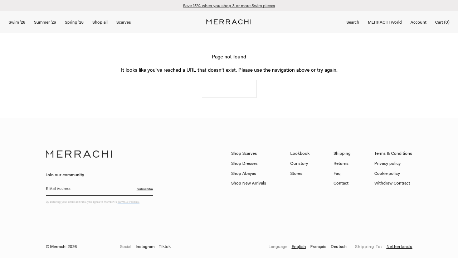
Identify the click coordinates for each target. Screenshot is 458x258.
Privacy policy (387, 163)
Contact (341, 183)
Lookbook (300, 153)
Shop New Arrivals (248, 183)
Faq (337, 173)
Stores (296, 173)
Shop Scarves (244, 153)
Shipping (342, 153)
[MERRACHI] (228, 21)
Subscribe (145, 189)
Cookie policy (387, 173)
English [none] (299, 246)
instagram (145, 246)
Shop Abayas (243, 173)
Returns (341, 163)
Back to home (229, 89)
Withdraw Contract (392, 183)
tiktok (165, 246)
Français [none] (318, 246)
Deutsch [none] (339, 246)
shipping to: (383, 246)
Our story (299, 163)
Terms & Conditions (393, 153)
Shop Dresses (244, 163)
